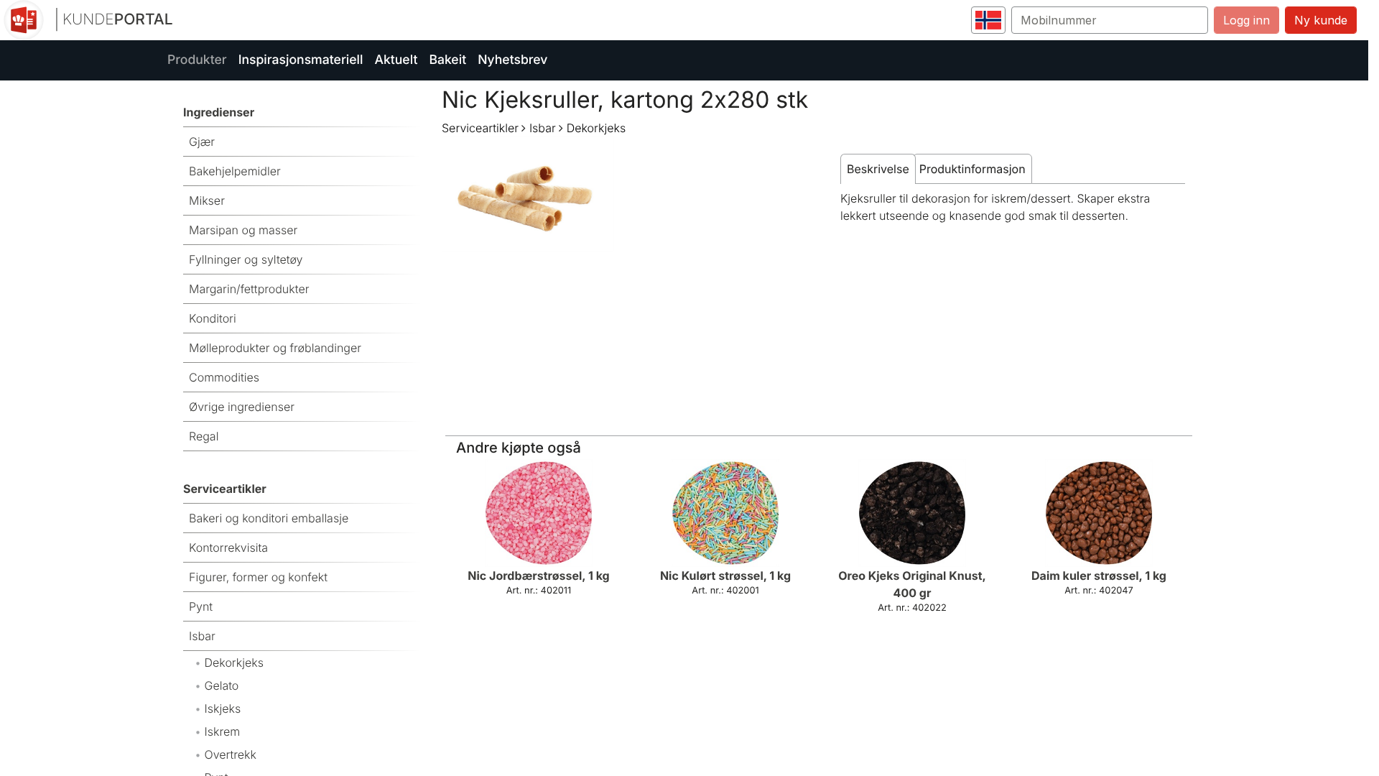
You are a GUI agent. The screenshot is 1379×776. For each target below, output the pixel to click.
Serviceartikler (480, 128)
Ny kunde (1320, 20)
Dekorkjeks (596, 128)
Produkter (197, 60)
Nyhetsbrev (512, 60)
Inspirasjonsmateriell (300, 60)
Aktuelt (395, 60)
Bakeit (447, 60)
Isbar (542, 128)
